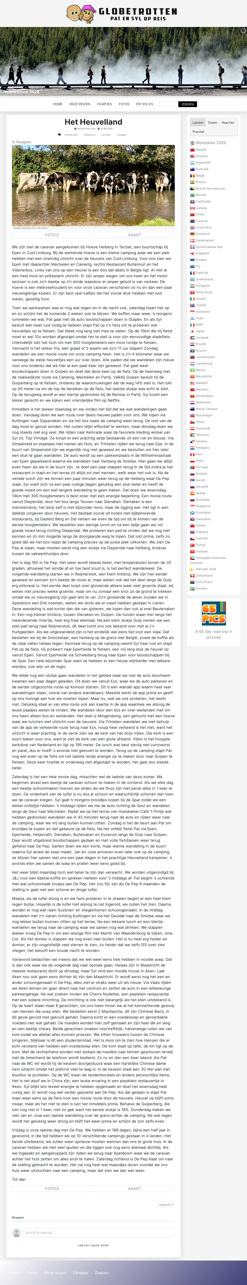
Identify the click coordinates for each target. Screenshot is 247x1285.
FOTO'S (52, 235)
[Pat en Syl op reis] (123, 14)
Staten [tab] (212, 122)
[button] (235, 61)
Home (58, 104)
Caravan (121, 135)
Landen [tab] (198, 122)
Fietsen (106, 135)
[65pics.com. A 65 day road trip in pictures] (214, 613)
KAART (134, 235)
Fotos (124, 104)
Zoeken (188, 104)
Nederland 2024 (86, 129)
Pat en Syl (145, 104)
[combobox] (168, 104)
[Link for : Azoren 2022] (123, 61)
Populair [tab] (199, 132)
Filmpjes (104, 104)
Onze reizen (79, 104)
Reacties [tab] (228, 122)
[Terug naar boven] (240, 1278)
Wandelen (90, 135)
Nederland (71, 135)
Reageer (23, 142)
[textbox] (99, 1234)
